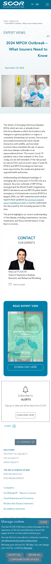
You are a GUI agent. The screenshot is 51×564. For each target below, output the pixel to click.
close (43, 522)
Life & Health (11, 458)
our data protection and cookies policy (19, 541)
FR (32, 5)
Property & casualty (16, 454)
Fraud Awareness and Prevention (18, 498)
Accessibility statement (14, 509)
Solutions (9, 450)
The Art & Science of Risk (17, 470)
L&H (48, 36)
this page (28, 548)
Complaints (9, 488)
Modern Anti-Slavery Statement (18, 504)
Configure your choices (24, 560)
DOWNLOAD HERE (25, 367)
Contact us (27, 442)
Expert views (14, 21)
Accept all (14, 555)
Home (6, 21)
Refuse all (35, 555)
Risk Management (14, 478)
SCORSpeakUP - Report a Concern (20, 493)
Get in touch (16, 285)
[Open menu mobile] (47, 5)
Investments (11, 462)
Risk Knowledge (13, 474)
